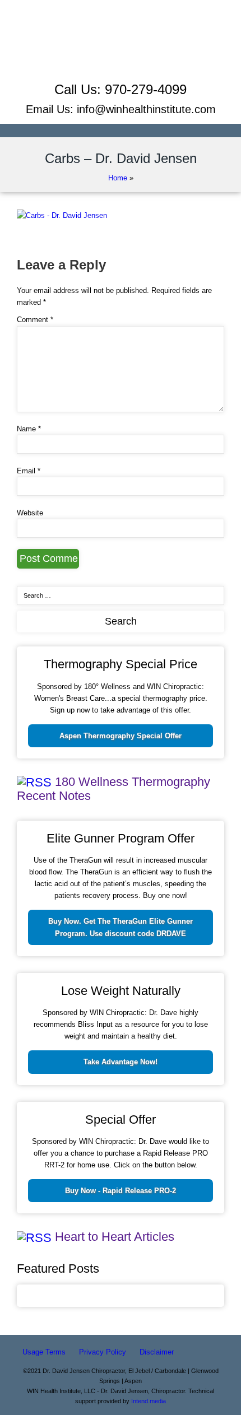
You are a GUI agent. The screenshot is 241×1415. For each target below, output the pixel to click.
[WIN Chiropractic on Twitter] (120, 47)
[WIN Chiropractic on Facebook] (121, 34)
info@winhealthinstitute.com (146, 109)
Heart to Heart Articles (114, 1237)
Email (28, 471)
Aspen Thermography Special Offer (120, 736)
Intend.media (148, 1401)
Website (30, 513)
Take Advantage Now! (120, 1062)
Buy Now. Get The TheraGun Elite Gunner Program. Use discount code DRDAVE (120, 927)
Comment (35, 319)
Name (29, 429)
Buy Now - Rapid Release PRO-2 (120, 1190)
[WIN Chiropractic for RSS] (120, 71)
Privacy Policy (102, 1352)
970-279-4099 (146, 89)
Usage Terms (44, 1352)
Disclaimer (157, 1352)
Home (117, 178)
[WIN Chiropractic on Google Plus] (121, 59)
